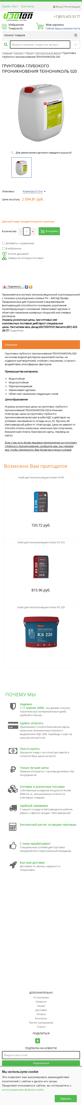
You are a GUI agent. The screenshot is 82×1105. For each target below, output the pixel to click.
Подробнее (16, 330)
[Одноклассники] (31, 287)
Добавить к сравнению (20, 243)
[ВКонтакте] (26, 287)
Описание (11, 344)
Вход (59, 6)
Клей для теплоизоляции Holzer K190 (41, 477)
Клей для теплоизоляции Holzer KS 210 (41, 542)
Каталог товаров (14, 35)
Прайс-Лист (10, 6)
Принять (65, 1098)
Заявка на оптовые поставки (26, 258)
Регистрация (72, 6)
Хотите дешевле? (18, 254)
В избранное (13, 248)
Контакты (27, 6)
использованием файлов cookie (23, 1089)
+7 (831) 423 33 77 (67, 16)
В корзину (52, 231)
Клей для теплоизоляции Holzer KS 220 (41, 607)
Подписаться (41, 1063)
